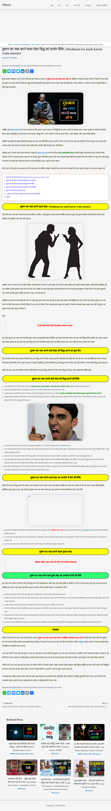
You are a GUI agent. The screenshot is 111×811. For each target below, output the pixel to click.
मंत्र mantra (29, 754)
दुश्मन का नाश (43, 153)
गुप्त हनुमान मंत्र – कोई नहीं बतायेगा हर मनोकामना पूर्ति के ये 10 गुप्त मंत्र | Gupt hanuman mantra (89, 783)
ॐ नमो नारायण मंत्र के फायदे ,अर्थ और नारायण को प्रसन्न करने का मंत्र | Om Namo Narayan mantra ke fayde (89, 747)
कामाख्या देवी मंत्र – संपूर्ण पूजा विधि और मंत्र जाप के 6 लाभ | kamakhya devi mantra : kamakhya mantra (22, 782)
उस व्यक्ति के (86, 530)
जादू (51, 5)
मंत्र (67, 5)
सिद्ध (81, 642)
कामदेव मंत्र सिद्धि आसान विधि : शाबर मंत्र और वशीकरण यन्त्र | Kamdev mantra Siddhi (55, 746)
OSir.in (6, 4)
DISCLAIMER (101, 5)
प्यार (59, 5)
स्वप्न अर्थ (77, 5)
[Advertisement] (55, 26)
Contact (88, 5)
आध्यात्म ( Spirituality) (17, 754)
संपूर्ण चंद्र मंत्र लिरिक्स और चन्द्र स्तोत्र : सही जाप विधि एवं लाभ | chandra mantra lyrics (22, 746)
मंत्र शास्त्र (15, 130)
